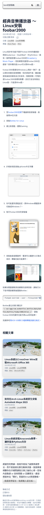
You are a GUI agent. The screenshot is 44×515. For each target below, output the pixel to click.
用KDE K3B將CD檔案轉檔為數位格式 (24, 320)
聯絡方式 (6, 489)
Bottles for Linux (17, 121)
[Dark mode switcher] (32, 5)
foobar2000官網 (15, 112)
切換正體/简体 (8, 37)
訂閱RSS (6, 492)
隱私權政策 (7, 495)
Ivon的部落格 (8, 5)
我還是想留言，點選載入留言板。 (19, 481)
